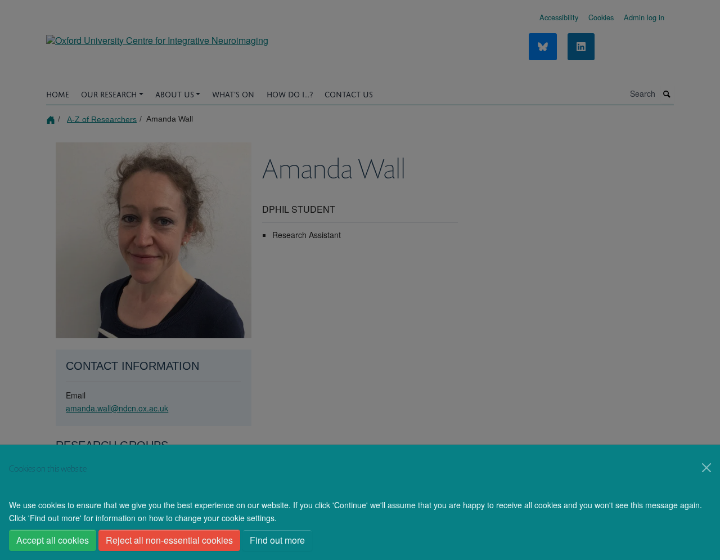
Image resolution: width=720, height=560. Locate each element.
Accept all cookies (52, 540)
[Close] (707, 468)
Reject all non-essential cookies (169, 540)
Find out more (277, 540)
